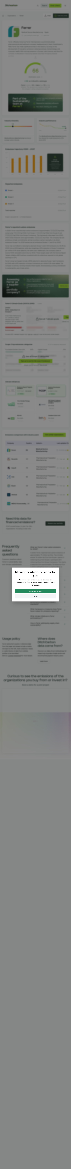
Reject (35, 596)
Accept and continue (35, 591)
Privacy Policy (49, 582)
